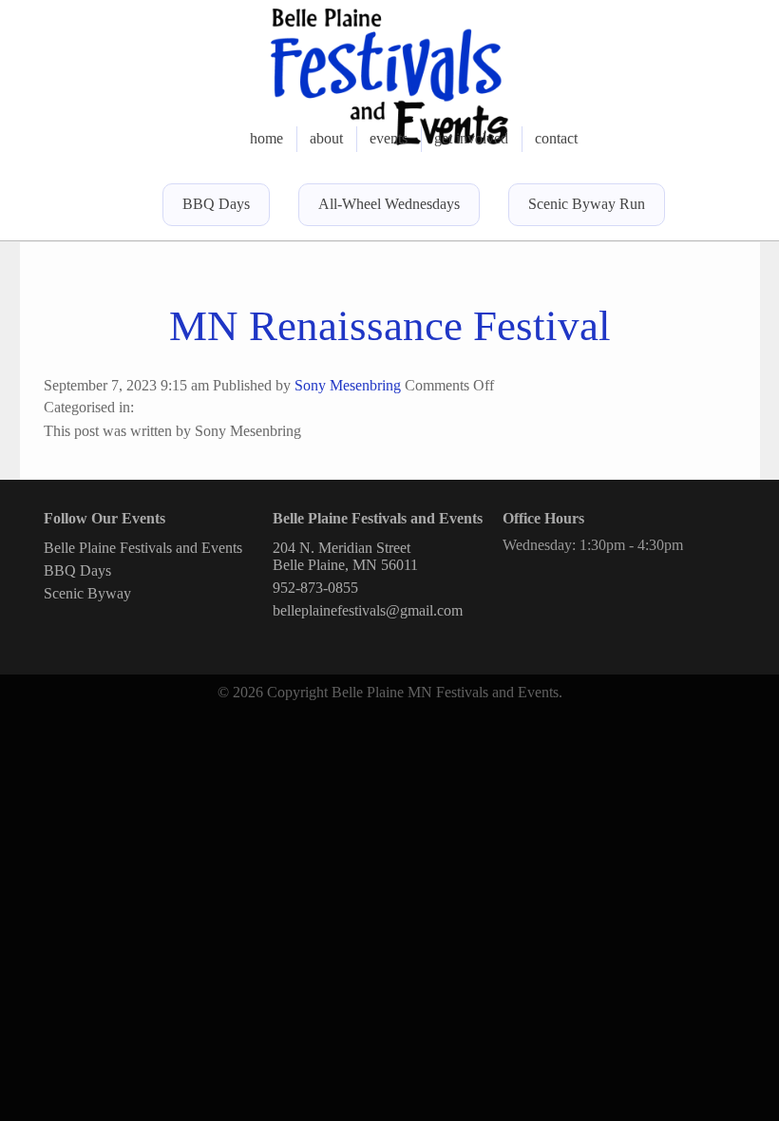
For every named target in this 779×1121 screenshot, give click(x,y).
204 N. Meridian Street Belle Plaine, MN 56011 (345, 556)
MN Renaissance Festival (390, 326)
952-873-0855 (315, 588)
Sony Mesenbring (347, 385)
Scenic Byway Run (586, 204)
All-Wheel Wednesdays (389, 204)
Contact (556, 138)
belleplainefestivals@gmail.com (368, 610)
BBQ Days (216, 204)
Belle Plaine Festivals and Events (143, 548)
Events (389, 138)
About (326, 138)
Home (266, 138)
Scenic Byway (87, 593)
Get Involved (471, 138)
